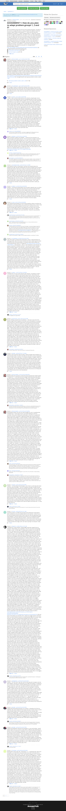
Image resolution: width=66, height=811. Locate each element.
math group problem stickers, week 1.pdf (17, 80)
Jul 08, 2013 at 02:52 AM (23, 681)
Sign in (61, 3)
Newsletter (26, 1)
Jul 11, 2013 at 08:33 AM (16, 131)
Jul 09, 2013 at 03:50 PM (21, 186)
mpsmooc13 (33, 19)
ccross (13, 202)
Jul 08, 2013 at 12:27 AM (16, 675)
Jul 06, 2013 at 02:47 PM (21, 727)
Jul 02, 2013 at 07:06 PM (24, 411)
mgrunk (13, 484)
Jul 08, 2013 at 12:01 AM (22, 526)
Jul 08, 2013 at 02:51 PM (23, 238)
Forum (31, 1)
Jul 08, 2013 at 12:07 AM (19, 221)
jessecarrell (14, 318)
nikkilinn (10, 131)
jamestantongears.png (13, 51)
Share (10, 82)
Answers (47, 17)
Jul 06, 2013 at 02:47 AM (17, 152)
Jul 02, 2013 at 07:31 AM (20, 214)
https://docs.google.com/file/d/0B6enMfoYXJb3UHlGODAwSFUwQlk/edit (22, 47)
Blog (36, 1)
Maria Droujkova (30, 14)
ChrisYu (13, 511)
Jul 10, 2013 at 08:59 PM (18, 158)
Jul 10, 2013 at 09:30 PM (21, 96)
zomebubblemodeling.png (14, 50)
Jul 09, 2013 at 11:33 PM (25, 165)
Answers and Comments (55, 17)
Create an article (33, 8)
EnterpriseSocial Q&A (33, 808)
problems (14, 21)
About (40, 1)
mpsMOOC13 (10, 11)
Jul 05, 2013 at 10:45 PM (21, 136)
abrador (13, 707)
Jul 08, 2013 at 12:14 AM (16, 786)
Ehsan (10, 470)
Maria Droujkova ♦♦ (12, 214)
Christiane (11, 152)
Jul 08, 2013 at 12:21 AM (16, 314)
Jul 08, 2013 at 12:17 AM (16, 746)
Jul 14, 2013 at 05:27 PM (24, 59)
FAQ (33, 802)
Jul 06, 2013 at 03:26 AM (22, 750)
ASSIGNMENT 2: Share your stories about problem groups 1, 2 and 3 (53, 35)
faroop (10, 463)
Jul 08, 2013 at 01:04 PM (18, 349)
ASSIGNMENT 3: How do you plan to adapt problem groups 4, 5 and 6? (53, 32)
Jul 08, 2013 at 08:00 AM (16, 225)
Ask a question (22, 8)
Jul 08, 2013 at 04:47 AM (15, 470)
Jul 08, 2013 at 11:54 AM (21, 353)
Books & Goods (13, 1)
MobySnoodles (16, 19)
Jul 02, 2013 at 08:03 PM (24, 374)
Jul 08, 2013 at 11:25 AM (16, 506)
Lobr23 (13, 96)
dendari (13, 353)
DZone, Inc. (33, 804)
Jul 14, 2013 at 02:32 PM (24, 85)
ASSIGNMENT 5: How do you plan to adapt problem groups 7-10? (53, 42)
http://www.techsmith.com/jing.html (24, 230)
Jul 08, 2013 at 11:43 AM (18, 474)
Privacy (35, 802)
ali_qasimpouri (15, 85)
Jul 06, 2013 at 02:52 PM (21, 707)
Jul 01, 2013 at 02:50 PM (20, 202)
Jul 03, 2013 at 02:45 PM (21, 484)
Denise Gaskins (15, 59)
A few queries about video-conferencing (52, 44)
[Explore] (58, 4)
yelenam (14, 136)
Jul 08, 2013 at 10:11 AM (21, 511)
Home (7, 1)
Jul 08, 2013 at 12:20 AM (16, 721)
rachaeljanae (15, 238)
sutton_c (14, 272)
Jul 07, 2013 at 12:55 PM (21, 272)
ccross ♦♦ (10, 225)
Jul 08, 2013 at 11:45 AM (18, 405)
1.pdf (8, 78)
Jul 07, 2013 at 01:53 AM (23, 318)
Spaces (54, 3)
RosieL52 (10, 314)
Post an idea (44, 8)
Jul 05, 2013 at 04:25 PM (16, 463)
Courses (20, 1)
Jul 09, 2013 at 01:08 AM (19, 234)
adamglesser (15, 681)
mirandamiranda (15, 165)
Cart (44, 1)
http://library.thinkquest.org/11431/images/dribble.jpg (19, 149)
